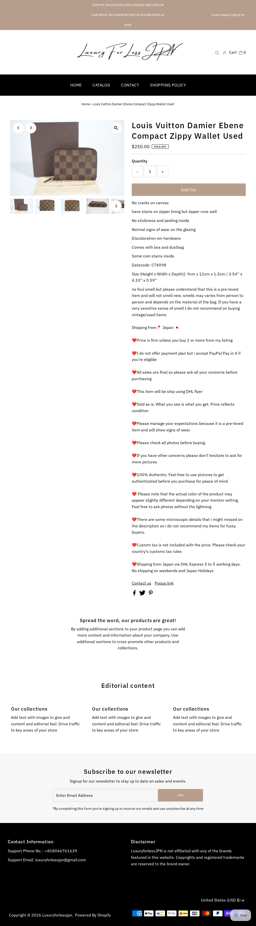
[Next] (30, 127)
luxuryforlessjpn (57, 915)
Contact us (141, 583)
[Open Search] (217, 52)
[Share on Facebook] (135, 593)
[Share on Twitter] (142, 593)
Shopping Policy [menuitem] (168, 84)
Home (86, 104)
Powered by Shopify (93, 915)
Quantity (139, 160)
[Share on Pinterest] (151, 593)
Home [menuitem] (76, 84)
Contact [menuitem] (130, 84)
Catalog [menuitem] (101, 84)
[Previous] (18, 127)
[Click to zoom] (116, 128)
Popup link (164, 583)
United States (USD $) (227, 15)
